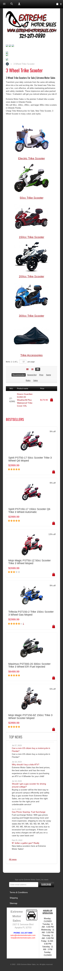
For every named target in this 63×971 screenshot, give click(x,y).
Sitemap (13, 903)
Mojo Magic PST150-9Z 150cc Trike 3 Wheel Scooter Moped (30, 717)
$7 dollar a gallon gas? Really (25, 843)
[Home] (31, 25)
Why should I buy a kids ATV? (25, 764)
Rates (28, 380)
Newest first (31, 375)
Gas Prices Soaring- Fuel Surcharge (28, 812)
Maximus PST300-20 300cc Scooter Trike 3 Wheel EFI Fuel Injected (29, 665)
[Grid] (27, 369)
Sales (35, 380)
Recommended (18, 375)
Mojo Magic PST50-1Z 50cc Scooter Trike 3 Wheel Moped (29, 562)
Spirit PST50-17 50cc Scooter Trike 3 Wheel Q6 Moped (30, 459)
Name (48, 375)
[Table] (37, 369)
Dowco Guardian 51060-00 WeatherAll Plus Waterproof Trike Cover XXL (25, 400)
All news (13, 859)
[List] (32, 369)
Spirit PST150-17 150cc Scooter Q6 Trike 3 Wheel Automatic (29, 510)
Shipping (14, 898)
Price (41, 375)
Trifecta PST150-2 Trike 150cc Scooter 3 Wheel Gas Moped (31, 613)
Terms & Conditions (19, 892)
